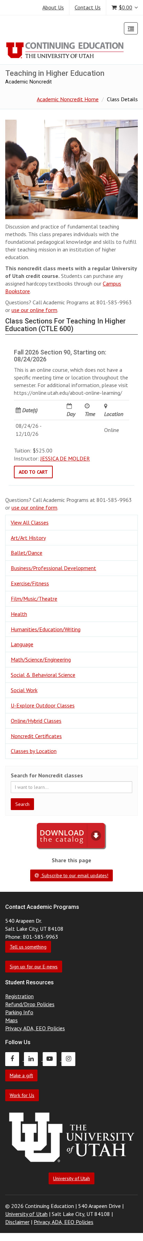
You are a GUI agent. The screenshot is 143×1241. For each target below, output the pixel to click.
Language (22, 644)
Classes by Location (34, 750)
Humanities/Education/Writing (46, 629)
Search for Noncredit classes (47, 775)
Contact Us (88, 7)
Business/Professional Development (53, 568)
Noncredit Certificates (36, 735)
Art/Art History (28, 537)
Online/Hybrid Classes (36, 720)
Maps (11, 1020)
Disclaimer (17, 1221)
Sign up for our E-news (34, 966)
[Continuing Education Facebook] (14, 1058)
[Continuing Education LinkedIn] (33, 1058)
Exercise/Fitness (30, 583)
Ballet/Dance (26, 552)
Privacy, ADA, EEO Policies (35, 1028)
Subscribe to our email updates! (74, 875)
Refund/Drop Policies (29, 1004)
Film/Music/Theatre (34, 598)
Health (19, 613)
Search (22, 804)
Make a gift (21, 1075)
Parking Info (19, 1012)
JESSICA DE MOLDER (65, 458)
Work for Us (22, 1095)
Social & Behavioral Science (43, 674)
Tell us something (28, 947)
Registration (19, 996)
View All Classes (30, 522)
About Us (53, 7)
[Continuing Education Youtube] (52, 1058)
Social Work (24, 690)
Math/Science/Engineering (41, 659)
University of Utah (71, 1178)
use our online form (34, 309)
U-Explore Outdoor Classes (43, 705)
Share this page (71, 860)
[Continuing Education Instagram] (70, 1058)
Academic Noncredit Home (68, 99)
